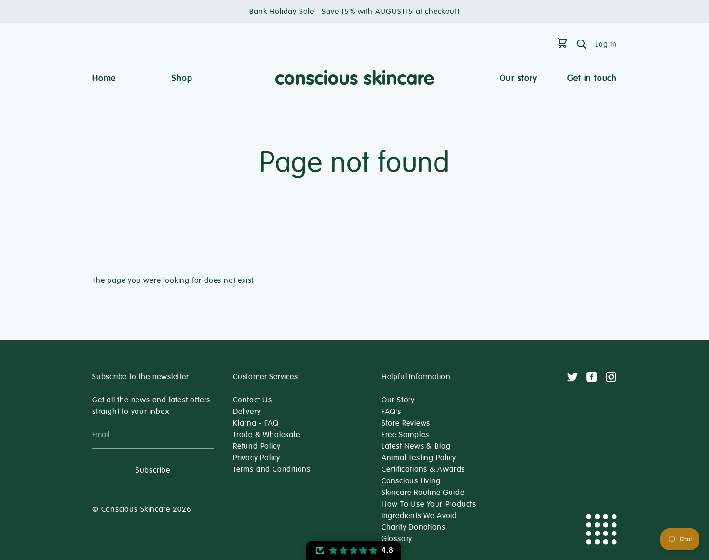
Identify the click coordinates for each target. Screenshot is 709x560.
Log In (606, 44)
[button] (353, 550)
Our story (518, 78)
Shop (182, 78)
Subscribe (153, 470)
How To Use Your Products (429, 504)
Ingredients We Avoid (419, 515)
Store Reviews (406, 423)
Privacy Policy (256, 458)
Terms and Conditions (272, 469)
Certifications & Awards (423, 469)
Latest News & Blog (416, 446)
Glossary (397, 539)
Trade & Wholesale (266, 435)
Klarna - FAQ (256, 423)
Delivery (246, 411)
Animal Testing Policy (419, 458)
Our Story (398, 400)
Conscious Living (411, 481)
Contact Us (252, 400)
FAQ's (391, 411)
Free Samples (405, 435)
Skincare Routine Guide (423, 492)
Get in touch (592, 78)
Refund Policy (256, 446)
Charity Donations (414, 527)
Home (104, 78)
